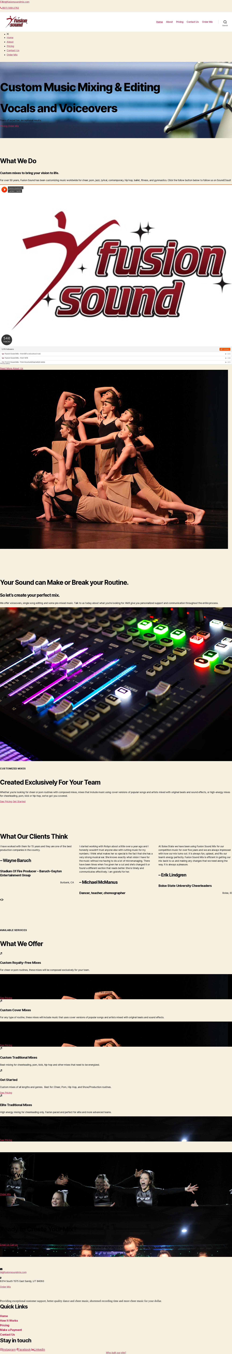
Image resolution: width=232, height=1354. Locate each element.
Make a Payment (11, 1330)
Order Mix (207, 21)
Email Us (4, 1244)
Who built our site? (116, 1352)
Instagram (9, 1349)
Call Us (14, 1244)
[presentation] (1, 899)
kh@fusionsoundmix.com (15, 1)
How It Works (9, 1320)
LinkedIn (39, 1349)
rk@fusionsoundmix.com (13, 1272)
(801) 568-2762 (10, 7)
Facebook (24, 1349)
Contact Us (193, 21)
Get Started (19, 801)
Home (159, 21)
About (169, 21)
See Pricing (6, 801)
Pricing (179, 21)
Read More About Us (11, 368)
